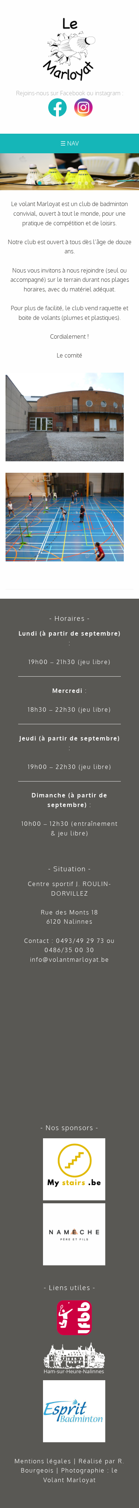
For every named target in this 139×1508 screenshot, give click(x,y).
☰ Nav (69, 143)
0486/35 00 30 (69, 950)
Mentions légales (42, 1461)
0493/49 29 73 (80, 940)
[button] (131, 160)
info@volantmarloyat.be (69, 959)
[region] (69, 171)
